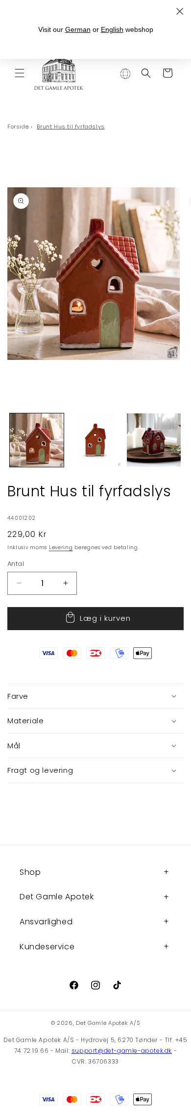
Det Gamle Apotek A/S (108, 1023)
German (78, 29)
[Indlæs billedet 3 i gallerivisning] (154, 440)
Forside (17, 126)
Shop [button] (30, 872)
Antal (15, 563)
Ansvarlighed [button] (46, 921)
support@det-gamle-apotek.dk (122, 1050)
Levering (61, 547)
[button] (19, 73)
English (112, 29)
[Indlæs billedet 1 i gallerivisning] (37, 440)
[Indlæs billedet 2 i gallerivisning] (95, 440)
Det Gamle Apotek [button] (57, 896)
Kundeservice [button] (47, 946)
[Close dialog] (179, 11)
